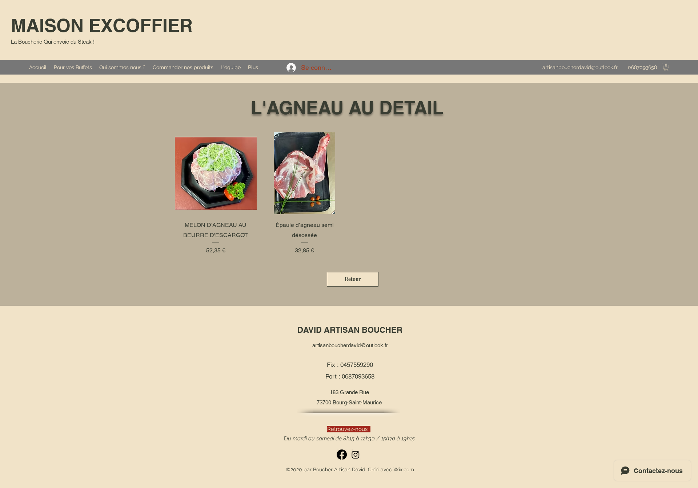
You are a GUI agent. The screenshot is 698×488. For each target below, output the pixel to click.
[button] (666, 67)
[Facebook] (342, 454)
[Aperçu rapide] (216, 173)
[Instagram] (355, 454)
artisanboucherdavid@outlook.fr (580, 67)
